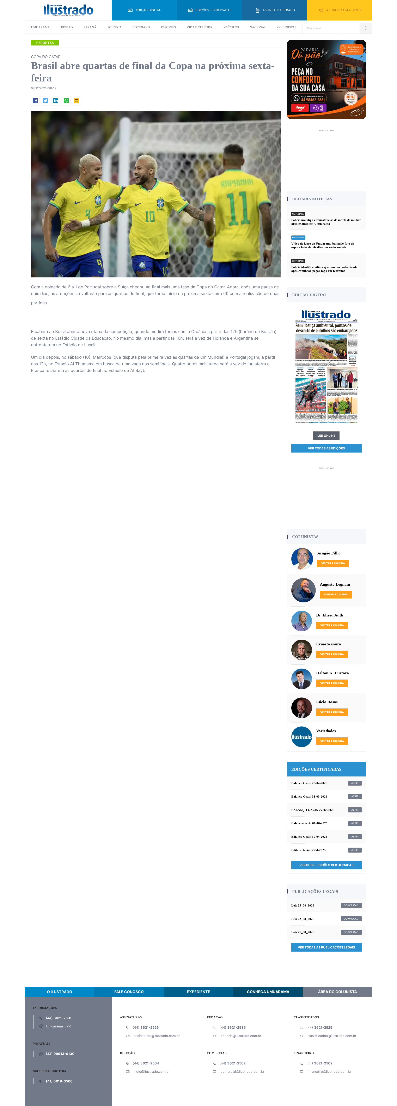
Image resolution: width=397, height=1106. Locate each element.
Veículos (231, 27)
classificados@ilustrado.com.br (331, 1036)
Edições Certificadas (213, 10)
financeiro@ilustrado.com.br (329, 1071)
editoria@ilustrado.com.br (241, 1036)
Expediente (198, 992)
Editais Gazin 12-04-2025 (308, 850)
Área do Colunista (337, 992)
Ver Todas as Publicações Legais (326, 947)
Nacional (258, 27)
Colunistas (286, 27)
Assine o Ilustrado (279, 10)
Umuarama (40, 27)
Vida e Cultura (199, 27)
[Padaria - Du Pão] (326, 79)
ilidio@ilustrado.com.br (152, 1071)
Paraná (90, 27)
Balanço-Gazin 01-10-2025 (309, 823)
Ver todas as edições (326, 448)
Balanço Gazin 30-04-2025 (309, 836)
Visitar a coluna (333, 563)
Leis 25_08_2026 (302, 905)
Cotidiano (141, 27)
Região (67, 27)
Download (351, 905)
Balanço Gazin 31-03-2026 (309, 796)
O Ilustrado (59, 992)
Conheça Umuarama (268, 992)
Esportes (168, 27)
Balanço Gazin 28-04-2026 (309, 783)
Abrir (355, 783)
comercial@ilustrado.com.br (242, 1071)
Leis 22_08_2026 (302, 919)
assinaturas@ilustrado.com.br (157, 1036)
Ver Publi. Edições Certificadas (326, 865)
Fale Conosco (129, 992)
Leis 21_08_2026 (302, 932)
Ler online (326, 436)
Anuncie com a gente (344, 10)
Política (115, 27)
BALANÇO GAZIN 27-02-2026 (312, 810)
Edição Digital (148, 10)
